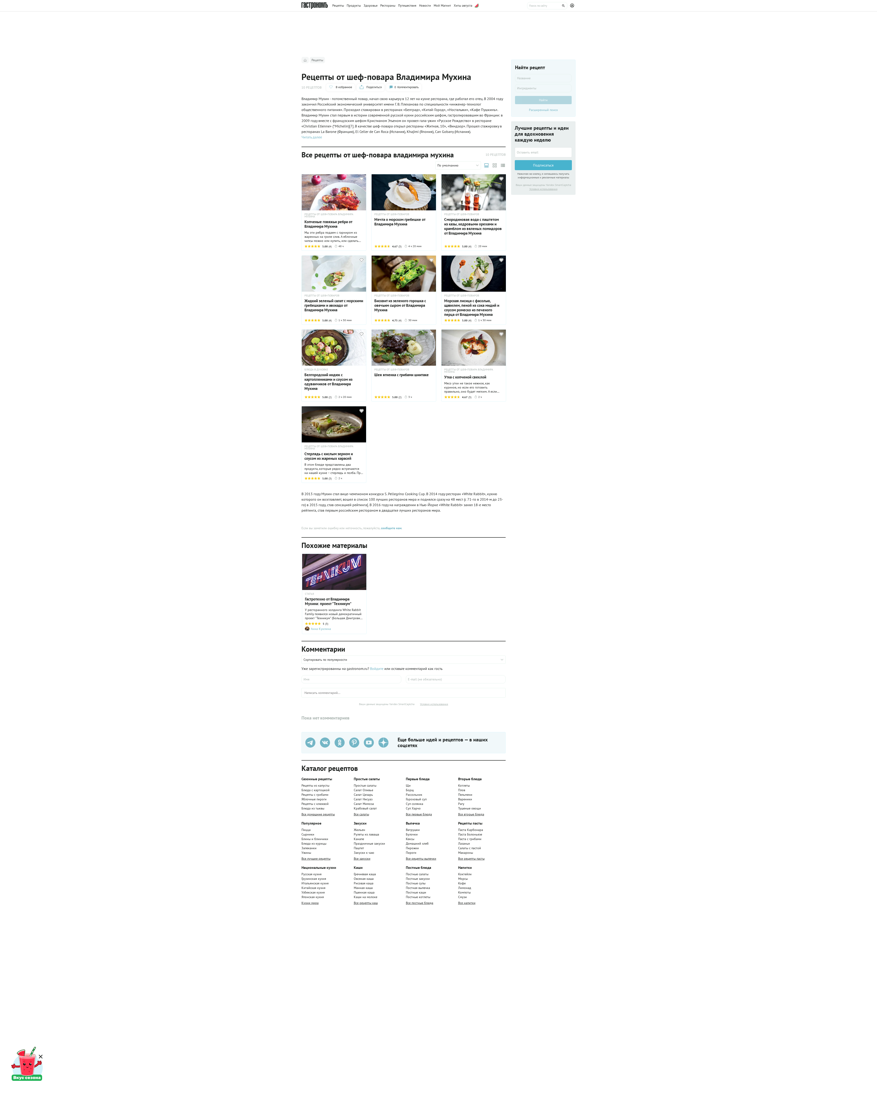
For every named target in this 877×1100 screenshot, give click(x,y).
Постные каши (416, 892)
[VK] (325, 743)
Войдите (376, 668)
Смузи (462, 897)
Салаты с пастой (469, 848)
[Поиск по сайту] (547, 5)
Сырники (307, 834)
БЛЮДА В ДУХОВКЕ (316, 369)
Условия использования (434, 704)
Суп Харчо (413, 808)
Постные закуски (418, 879)
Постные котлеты (418, 897)
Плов (461, 790)
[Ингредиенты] (543, 88)
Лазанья (464, 843)
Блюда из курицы (313, 843)
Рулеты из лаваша (366, 834)
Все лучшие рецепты (315, 859)
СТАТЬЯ (309, 594)
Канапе (359, 839)
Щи (408, 785)
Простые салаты (365, 785)
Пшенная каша (364, 892)
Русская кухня (311, 874)
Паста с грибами (469, 839)
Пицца (306, 830)
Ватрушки (413, 830)
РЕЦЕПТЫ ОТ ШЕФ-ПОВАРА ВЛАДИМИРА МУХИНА (328, 215)
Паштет (359, 848)
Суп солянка (414, 804)
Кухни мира (310, 903)
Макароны (465, 853)
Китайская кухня (313, 888)
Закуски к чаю (364, 853)
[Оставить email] (543, 152)
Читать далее (311, 137)
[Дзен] (383, 743)
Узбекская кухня (313, 892)
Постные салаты (417, 874)
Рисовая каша (363, 883)
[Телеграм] (310, 743)
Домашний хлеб (417, 843)
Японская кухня (312, 897)
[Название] (543, 78)
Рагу (461, 804)
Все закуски (362, 859)
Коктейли (465, 874)
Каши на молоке (365, 897)
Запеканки (309, 848)
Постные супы (415, 883)
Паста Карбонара (470, 830)
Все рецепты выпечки (421, 859)
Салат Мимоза (364, 804)
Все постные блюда (419, 903)
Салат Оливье (363, 790)
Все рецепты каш (366, 903)
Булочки (412, 834)
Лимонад (464, 888)
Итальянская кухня (315, 883)
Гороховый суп (416, 799)
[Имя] (351, 679)
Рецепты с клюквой (315, 804)
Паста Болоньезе (470, 834)
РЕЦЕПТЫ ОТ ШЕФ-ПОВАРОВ (391, 214)
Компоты (464, 892)
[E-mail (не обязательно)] (456, 679)
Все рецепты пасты (471, 859)
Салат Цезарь (363, 795)
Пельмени (465, 795)
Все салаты (361, 814)
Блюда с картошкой (315, 790)
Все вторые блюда (471, 814)
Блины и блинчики (314, 839)
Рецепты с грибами (314, 795)
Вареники (465, 799)
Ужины (306, 853)
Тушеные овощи (469, 808)
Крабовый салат (365, 808)
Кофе (462, 883)
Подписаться (543, 165)
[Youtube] (369, 743)
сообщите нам (391, 528)
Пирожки (412, 848)
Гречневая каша (365, 874)
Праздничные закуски (369, 843)
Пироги (411, 853)
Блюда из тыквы (312, 808)
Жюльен (359, 830)
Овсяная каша (364, 879)
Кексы (410, 839)
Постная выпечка (418, 888)
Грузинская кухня (313, 879)
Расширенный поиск (543, 110)
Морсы (463, 879)
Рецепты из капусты (315, 785)
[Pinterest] (354, 743)
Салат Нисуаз (363, 799)
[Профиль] (573, 5)
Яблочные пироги (314, 799)
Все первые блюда (419, 814)
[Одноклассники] (340, 743)
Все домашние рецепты (318, 814)
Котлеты (464, 785)
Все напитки (466, 903)
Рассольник (414, 795)
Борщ (410, 790)
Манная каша (363, 888)
